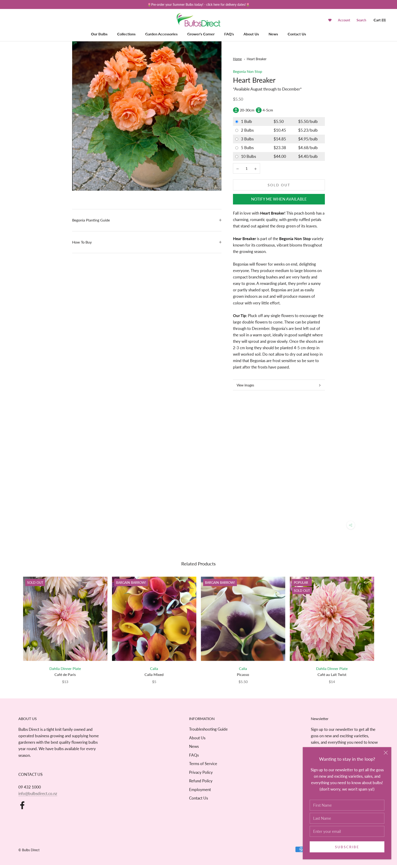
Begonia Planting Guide (91, 220)
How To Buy (82, 242)
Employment (200, 789)
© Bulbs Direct (29, 850)
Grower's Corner (201, 34)
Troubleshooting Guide (208, 729)
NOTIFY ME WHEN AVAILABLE (279, 199)
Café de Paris (65, 674)
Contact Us (297, 34)
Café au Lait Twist (332, 674)
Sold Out (279, 185)
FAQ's (229, 34)
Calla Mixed (154, 674)
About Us (251, 34)
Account (344, 20)
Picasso (243, 674)
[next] (382, 625)
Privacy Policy (201, 772)
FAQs (194, 755)
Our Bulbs (99, 34)
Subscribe (347, 847)
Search (361, 20)
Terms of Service (203, 763)
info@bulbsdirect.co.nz (37, 793)
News (273, 34)
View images (245, 385)
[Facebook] (22, 805)
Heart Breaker (257, 59)
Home (237, 59)
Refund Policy (201, 780)
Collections (126, 34)
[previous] (14, 625)
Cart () (380, 20)
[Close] (386, 753)
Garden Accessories (161, 34)
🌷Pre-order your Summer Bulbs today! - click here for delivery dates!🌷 (198, 4)
